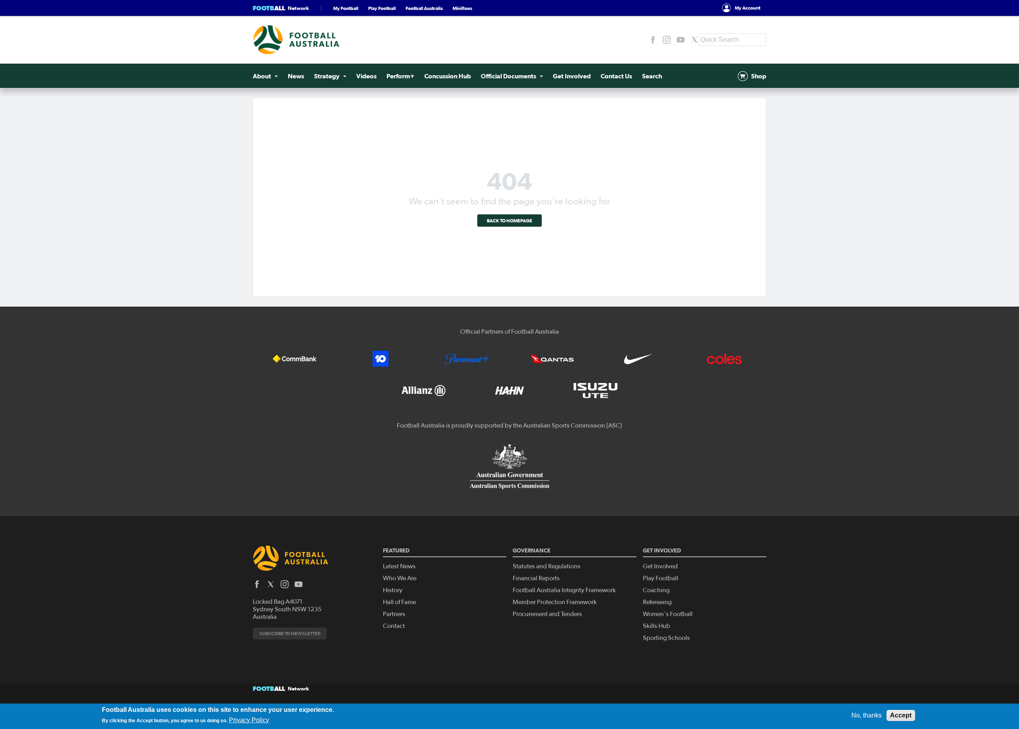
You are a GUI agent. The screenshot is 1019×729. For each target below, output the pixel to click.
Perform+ (400, 76)
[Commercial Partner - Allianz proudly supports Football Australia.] (423, 391)
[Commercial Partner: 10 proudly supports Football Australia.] (380, 359)
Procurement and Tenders (547, 614)
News (296, 76)
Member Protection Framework (555, 602)
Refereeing (657, 602)
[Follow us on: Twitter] (695, 40)
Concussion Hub (447, 76)
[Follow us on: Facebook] (653, 40)
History (392, 590)
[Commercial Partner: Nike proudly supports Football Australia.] (638, 359)
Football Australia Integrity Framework (564, 590)
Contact (394, 626)
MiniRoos (462, 8)
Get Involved (572, 76)
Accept (901, 715)
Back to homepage (509, 220)
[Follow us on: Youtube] (681, 40)
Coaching (656, 590)
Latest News (399, 566)
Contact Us (616, 76)
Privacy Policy (249, 719)
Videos (366, 76)
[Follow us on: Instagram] (667, 40)
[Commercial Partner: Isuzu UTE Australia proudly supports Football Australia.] (595, 391)
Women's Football (668, 614)
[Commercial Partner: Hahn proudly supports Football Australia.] (509, 391)
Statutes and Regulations (546, 566)
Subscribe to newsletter (290, 633)
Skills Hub (656, 626)
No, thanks (866, 715)
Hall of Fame (399, 602)
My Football (345, 8)
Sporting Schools (666, 638)
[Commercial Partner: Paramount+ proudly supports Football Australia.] (466, 359)
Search (652, 76)
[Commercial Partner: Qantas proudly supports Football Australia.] (552, 359)
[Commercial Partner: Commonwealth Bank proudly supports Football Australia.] (294, 359)
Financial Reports (536, 578)
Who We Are (399, 578)
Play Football (382, 8)
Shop (758, 76)
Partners (394, 614)
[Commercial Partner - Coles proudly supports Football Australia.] (724, 359)
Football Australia (424, 8)
